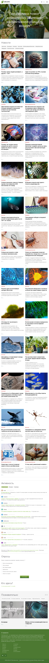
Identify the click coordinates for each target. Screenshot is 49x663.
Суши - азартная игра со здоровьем (9, 544)
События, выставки (19, 48)
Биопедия (4, 651)
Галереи (43, 598)
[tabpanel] (24, 19)
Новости (4, 644)
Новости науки (18, 10)
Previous (16, 35)
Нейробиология (38, 46)
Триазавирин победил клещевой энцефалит (35, 218)
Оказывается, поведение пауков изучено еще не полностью (35, 430)
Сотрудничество (17, 647)
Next (32, 35)
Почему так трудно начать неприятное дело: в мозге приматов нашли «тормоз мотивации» (9, 147)
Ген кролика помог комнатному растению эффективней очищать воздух (24, 20)
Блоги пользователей (7, 563)
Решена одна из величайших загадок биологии (10, 289)
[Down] (24, 35)
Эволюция (9, 46)
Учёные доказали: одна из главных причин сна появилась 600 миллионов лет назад (12, 184)
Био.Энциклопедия (7, 567)
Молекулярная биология (28, 46)
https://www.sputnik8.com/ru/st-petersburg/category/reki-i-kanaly (24, 550)
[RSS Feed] (43, 2)
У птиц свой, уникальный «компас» (36, 464)
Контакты (15, 645)
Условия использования (16, 651)
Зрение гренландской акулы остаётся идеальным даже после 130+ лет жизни (11, 219)
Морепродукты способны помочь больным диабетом (35, 394)
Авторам (15, 648)
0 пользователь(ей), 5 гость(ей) (8, 586)
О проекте (15, 644)
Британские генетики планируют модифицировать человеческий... (16, 516)
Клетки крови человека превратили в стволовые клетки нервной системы (36, 323)
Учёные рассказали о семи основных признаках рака (9, 253)
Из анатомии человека (26, 598)
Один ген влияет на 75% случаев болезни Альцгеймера (35, 72)
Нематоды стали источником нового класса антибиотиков (10, 465)
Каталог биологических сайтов (9, 571)
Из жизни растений (6, 598)
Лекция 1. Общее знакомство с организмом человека (13, 505)
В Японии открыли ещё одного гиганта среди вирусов (34, 183)
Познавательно (5, 650)
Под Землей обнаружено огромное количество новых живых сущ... (16, 511)
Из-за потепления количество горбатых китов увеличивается (11, 430)
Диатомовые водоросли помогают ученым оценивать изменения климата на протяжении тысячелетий (12, 109)
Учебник (4, 647)
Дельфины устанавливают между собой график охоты (12, 357)
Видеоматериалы (36, 598)
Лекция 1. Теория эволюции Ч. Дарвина (10, 498)
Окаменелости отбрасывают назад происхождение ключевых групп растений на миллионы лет (12, 395)
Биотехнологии (10, 48)
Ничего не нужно (6, 573)
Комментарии (5, 487)
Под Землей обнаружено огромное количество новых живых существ (36, 289)
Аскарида (4, 622)
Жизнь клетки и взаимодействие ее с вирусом (36, 622)
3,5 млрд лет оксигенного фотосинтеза (9, 322)
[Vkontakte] (41, 2)
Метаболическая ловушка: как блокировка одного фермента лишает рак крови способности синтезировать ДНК (35, 109)
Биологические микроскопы (14, 551)
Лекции (4, 648)
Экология (20, 46)
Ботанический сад (5, 492)
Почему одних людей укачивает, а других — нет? (12, 72)
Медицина (4, 48)
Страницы (16, 487)
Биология (4, 46)
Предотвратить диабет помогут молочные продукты (13, 528)
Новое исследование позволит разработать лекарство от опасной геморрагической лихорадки (36, 254)
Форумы (11, 487)
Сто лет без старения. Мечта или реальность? (11, 539)
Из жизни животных (15, 598)
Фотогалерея (6, 565)
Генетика (26, 10)
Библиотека (5, 569)
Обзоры (4, 645)
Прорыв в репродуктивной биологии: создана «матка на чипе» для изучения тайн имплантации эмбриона (36, 147)
